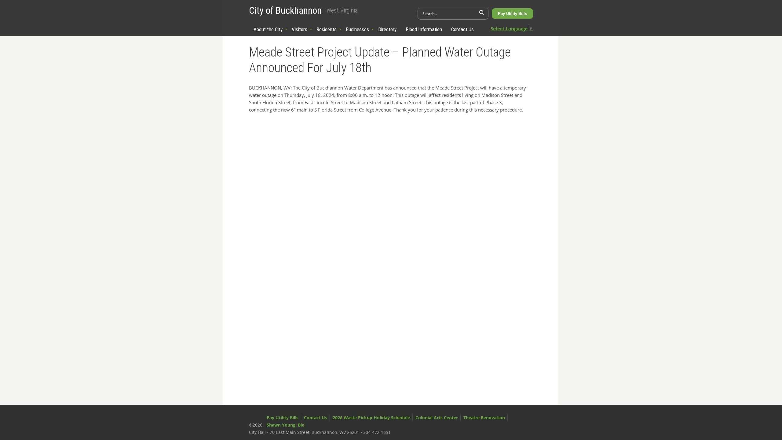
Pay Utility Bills (512, 13)
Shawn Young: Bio (286, 425)
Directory (387, 29)
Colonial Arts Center (436, 417)
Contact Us (462, 29)
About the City (268, 29)
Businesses (357, 29)
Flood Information (424, 29)
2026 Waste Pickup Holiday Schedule (371, 417)
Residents (326, 29)
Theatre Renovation (484, 417)
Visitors (299, 29)
